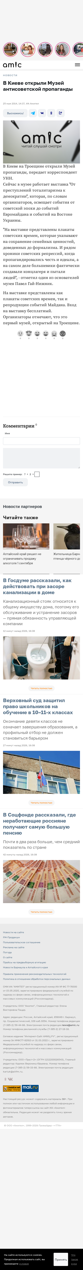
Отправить (15, 482)
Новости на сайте (13, 932)
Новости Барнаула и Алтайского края (25, 967)
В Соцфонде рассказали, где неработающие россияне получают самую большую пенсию (39, 824)
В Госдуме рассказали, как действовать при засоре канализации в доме (37, 586)
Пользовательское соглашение (21, 942)
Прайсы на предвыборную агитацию (24, 962)
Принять (61, 1259)
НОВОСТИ (10, 75)
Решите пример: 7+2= (18, 474)
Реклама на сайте (13, 947)
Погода (7, 952)
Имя (7, 433)
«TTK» (57, 1125)
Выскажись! (15, 113)
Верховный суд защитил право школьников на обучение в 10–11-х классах (38, 706)
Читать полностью (41, 688)
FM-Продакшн (11, 937)
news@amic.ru (70, 1025)
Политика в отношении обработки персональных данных (37, 978)
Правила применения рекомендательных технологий (34, 973)
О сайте (7, 957)
